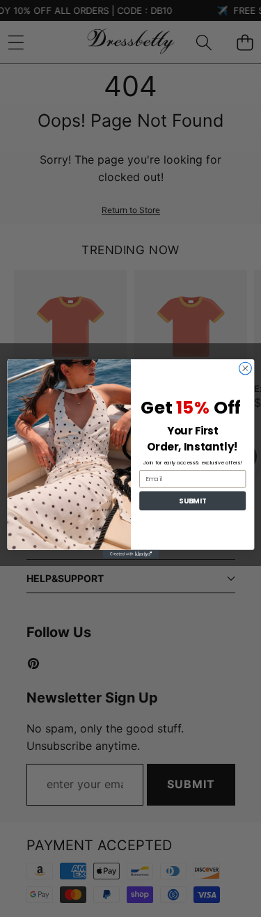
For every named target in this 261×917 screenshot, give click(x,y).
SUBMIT (192, 500)
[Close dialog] (245, 368)
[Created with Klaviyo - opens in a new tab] (130, 553)
